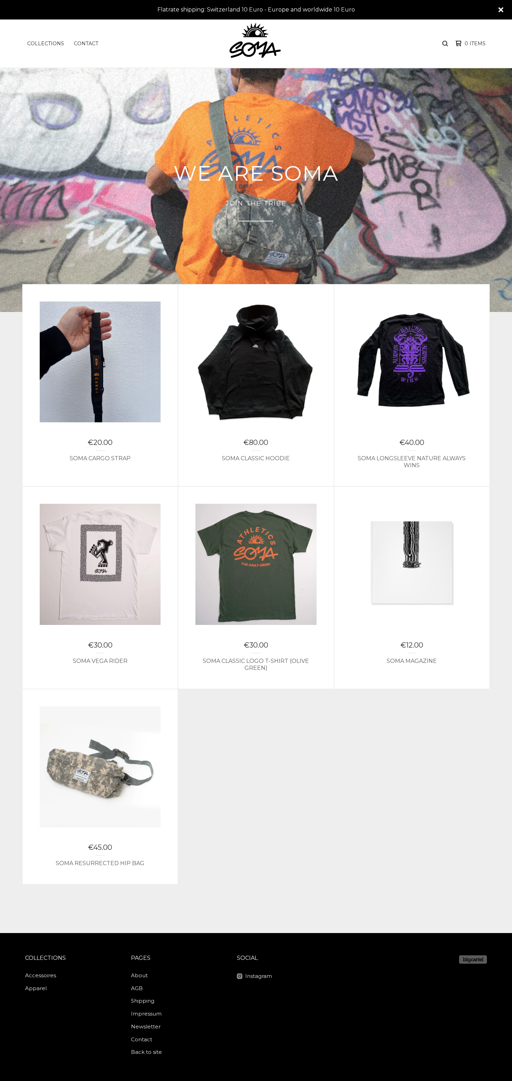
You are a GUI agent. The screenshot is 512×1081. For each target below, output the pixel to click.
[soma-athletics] (255, 43)
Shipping (142, 1000)
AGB (137, 988)
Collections (45, 43)
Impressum (146, 1013)
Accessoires (40, 975)
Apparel (36, 988)
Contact (86, 43)
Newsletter (146, 1026)
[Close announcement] (500, 9)
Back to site (146, 1052)
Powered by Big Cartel (473, 959)
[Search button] (445, 43)
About (139, 975)
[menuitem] (45, 43)
